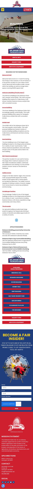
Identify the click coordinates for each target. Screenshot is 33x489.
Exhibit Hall (6, 122)
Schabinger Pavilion (8, 191)
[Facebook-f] (3, 482)
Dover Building (7, 107)
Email (3, 390)
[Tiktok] (8, 482)
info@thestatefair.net (8, 472)
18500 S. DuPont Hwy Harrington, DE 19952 (7, 459)
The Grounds (6, 206)
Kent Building (6, 139)
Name (3, 385)
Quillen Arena (6, 173)
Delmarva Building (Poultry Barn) (13, 93)
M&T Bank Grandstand (9, 156)
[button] (2, 9)
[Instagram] (5, 482)
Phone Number (6, 396)
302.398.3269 (5, 474)
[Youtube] (11, 482)
